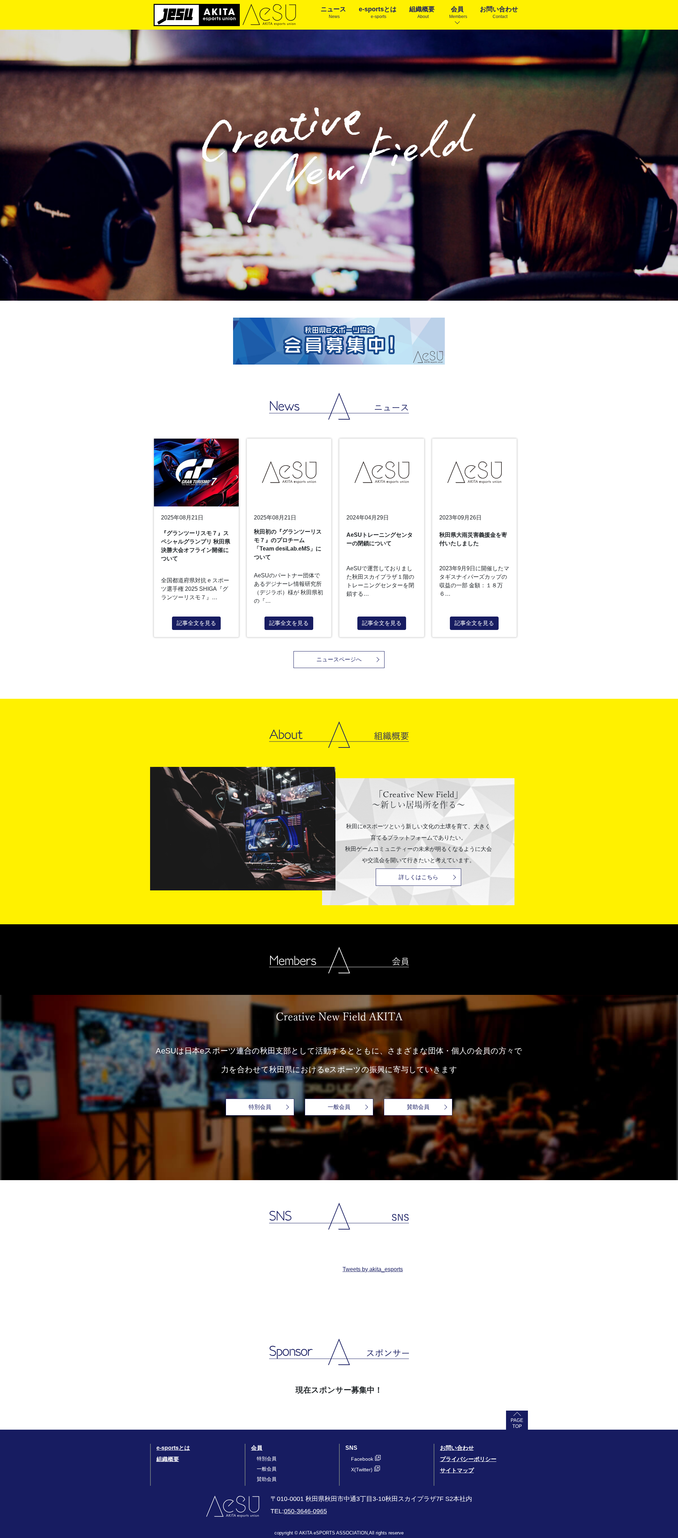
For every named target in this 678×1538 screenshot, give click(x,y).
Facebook (362, 1459)
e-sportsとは (378, 12)
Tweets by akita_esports (373, 1269)
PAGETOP (517, 1423)
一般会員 (339, 1107)
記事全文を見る (196, 623)
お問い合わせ (499, 12)
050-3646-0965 (305, 1511)
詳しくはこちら (418, 877)
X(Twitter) (362, 1469)
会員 (458, 12)
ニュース (333, 12)
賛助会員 (418, 1107)
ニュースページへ (339, 659)
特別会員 (260, 1107)
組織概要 (422, 12)
